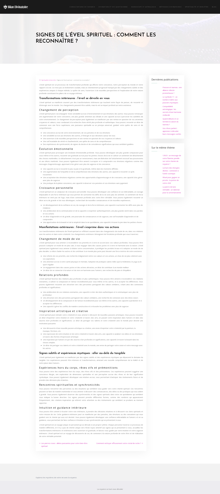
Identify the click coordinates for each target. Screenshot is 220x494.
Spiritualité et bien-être (197, 7)
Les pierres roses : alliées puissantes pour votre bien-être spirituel (64, 444)
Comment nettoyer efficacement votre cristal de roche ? (118, 443)
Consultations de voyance (82, 7)
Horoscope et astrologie (143, 7)
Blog (214, 7)
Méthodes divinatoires (171, 7)
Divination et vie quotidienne (113, 7)
